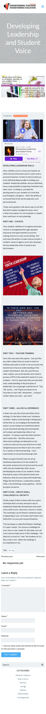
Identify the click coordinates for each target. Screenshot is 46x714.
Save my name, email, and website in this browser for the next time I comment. (22, 647)
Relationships (23, 694)
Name (4, 616)
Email (4, 626)
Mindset (23, 690)
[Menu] (43, 7)
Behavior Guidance (23, 675)
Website (4, 636)
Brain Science (23, 679)
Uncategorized (20, 116)
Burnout (23, 682)
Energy (23, 686)
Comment (6, 585)
